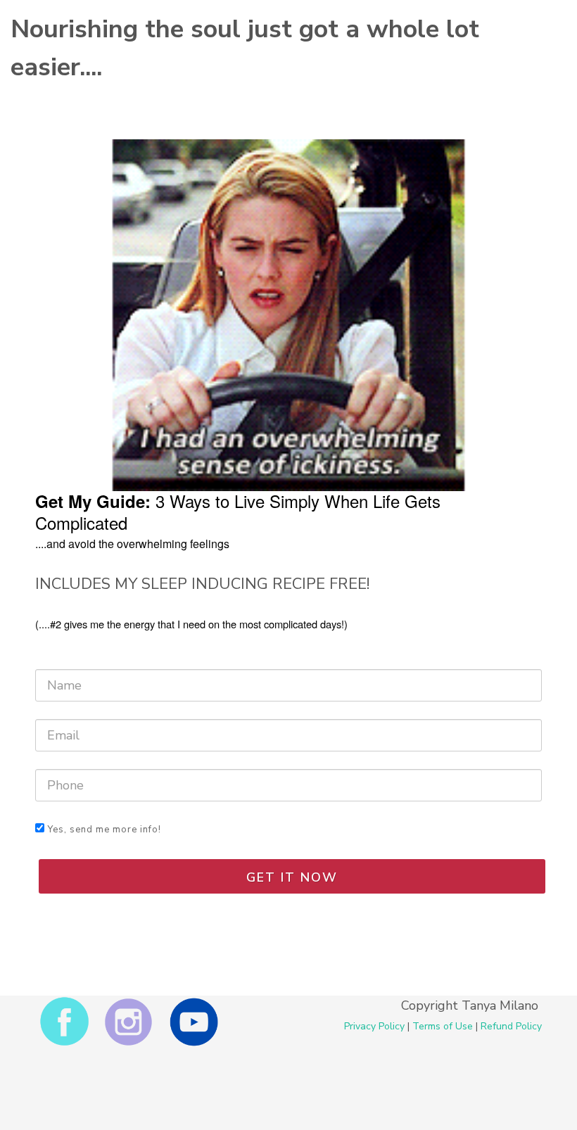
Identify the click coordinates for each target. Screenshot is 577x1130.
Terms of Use (442, 1026)
